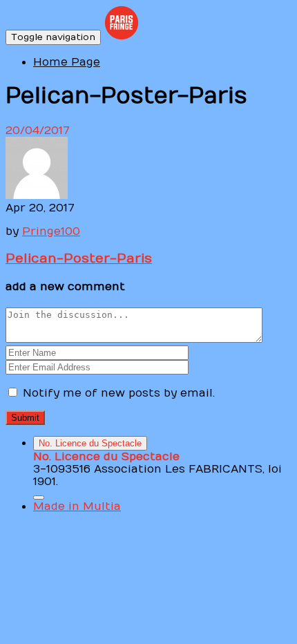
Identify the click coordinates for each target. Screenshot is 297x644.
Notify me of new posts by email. (119, 393)
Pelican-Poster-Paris (79, 258)
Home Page (66, 62)
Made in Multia (77, 506)
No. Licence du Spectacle (90, 443)
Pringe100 (51, 231)
